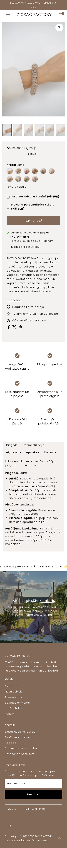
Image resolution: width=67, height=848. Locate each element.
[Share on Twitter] (14, 328)
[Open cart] (60, 14)
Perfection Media (39, 840)
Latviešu (12, 809)
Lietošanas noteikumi (20, 754)
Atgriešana (13, 452)
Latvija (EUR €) (35, 809)
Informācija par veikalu (25, 247)
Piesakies (33, 794)
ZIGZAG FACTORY (34, 14)
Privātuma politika (17, 737)
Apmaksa (32, 452)
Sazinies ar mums (17, 702)
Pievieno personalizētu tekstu (32, 207)
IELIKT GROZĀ (33, 221)
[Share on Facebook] (9, 328)
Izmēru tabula (16, 186)
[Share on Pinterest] (20, 328)
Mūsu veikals (14, 691)
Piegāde (12, 445)
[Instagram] (11, 826)
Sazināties (14, 300)
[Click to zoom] (59, 27)
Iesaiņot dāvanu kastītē (35, 196)
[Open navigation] (8, 14)
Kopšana (50, 452)
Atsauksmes (13, 697)
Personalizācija (33, 445)
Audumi (10, 714)
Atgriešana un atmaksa (21, 748)
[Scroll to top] (59, 838)
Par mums (12, 686)
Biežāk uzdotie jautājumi (22, 732)
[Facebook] (6, 826)
